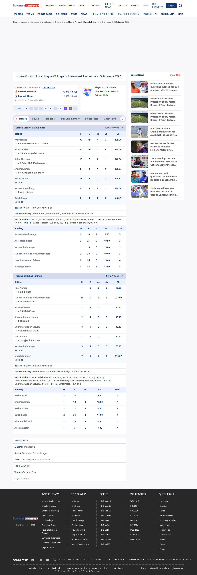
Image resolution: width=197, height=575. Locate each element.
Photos (123, 5)
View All (174, 75)
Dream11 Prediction (103, 13)
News (84, 13)
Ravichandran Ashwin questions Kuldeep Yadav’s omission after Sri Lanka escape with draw (164, 87)
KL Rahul (75, 501)
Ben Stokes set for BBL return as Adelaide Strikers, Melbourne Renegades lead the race (163, 146)
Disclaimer (95, 559)
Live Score (164, 501)
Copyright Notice (115, 559)
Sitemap (160, 559)
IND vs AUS (106, 506)
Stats (146, 5)
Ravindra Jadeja (78, 530)
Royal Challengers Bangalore (49, 531)
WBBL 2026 (135, 539)
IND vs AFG (106, 501)
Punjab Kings (47, 520)
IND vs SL (105, 530)
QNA (180, 13)
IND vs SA (105, 525)
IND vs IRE (105, 544)
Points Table (44, 13)
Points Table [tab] (91, 118)
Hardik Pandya (78, 520)
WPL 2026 (134, 501)
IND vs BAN (106, 510)
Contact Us (65, 559)
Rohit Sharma (77, 510)
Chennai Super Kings (51, 510)
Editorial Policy (35, 568)
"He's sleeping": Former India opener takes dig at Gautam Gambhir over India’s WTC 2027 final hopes (163, 161)
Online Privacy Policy (140, 559)
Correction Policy (99, 568)
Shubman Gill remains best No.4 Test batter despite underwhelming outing (163, 191)
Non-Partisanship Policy (77, 568)
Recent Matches (166, 515)
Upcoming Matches (168, 520)
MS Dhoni (76, 506)
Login (171, 5)
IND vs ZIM (106, 539)
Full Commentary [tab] (70, 118)
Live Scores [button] (65, 5)
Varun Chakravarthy (80, 544)
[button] (75, 108)
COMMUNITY (168, 13)
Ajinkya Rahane (78, 525)
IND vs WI (105, 534)
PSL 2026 (134, 515)
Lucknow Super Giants (51, 542)
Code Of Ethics (118, 568)
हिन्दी (33, 524)
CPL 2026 (134, 510)
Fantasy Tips (150, 13)
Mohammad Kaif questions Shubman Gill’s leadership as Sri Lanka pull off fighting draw (163, 176)
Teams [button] (95, 5)
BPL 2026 (134, 525)
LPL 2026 (134, 520)
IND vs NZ (105, 520)
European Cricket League (34, 453)
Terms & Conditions (91, 571)
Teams (30, 13)
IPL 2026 (18, 13)
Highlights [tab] (50, 118)
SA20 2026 (135, 534)
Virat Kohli (76, 515)
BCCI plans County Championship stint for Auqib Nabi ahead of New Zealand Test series (163, 132)
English (50, 5)
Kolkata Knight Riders (51, 501)
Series (162, 510)
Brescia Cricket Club (27, 91)
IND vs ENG (106, 515)
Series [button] (82, 5)
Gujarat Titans (48, 547)
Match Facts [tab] (110, 118)
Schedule (61, 13)
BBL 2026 (134, 506)
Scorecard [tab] (21, 118)
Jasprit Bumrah (78, 534)
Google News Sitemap (180, 559)
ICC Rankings (157, 5)
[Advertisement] (98, 48)
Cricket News (109, 5)
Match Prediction (128, 13)
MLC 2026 (134, 530)
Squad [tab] (35, 118)
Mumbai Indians (49, 506)
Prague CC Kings (25, 96)
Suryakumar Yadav (80, 539)
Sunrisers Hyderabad (51, 538)
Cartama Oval (49, 87)
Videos (135, 5)
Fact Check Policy (54, 568)
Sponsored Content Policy (69, 571)
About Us (80, 559)
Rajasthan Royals (49, 525)
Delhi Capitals (48, 515)
